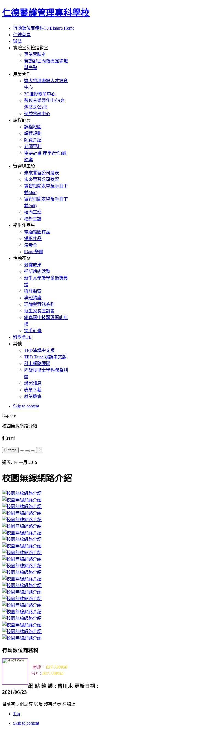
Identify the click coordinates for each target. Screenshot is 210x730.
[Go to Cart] (22, 451)
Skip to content (26, 406)
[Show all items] (27, 451)
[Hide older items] (33, 451)
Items (10, 450)
